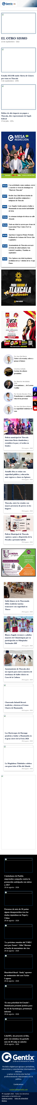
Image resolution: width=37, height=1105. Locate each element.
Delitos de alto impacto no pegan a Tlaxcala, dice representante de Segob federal (16, 116)
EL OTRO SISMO (14, 38)
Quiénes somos (7, 1098)
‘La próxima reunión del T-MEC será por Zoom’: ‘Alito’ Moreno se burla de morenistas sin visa (18, 945)
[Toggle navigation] (33, 4)
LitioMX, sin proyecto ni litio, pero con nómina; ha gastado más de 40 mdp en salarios (16, 1039)
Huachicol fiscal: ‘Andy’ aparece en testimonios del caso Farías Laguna (18, 975)
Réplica (4, 1101)
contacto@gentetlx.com (18, 1090)
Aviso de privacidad (21, 1098)
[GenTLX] (18, 1062)
